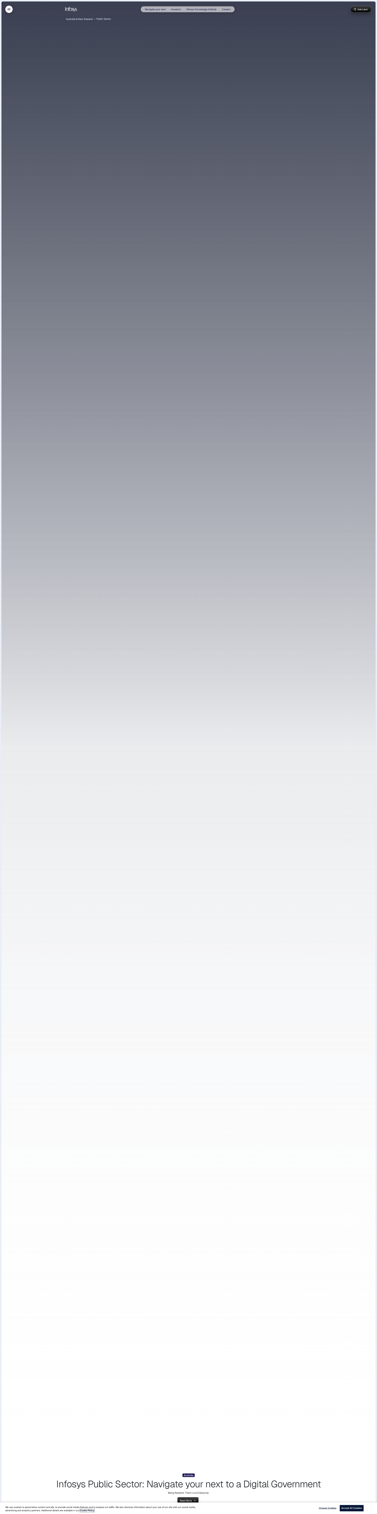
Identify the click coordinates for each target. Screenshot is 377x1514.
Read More (186, 1500)
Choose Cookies (327, 1508)
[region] (188, 1508)
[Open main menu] (9, 9)
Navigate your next (155, 9)
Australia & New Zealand (79, 19)
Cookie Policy (87, 1510)
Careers (226, 9)
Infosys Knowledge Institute (201, 9)
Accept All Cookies (351, 1508)
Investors (176, 9)
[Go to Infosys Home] (71, 9)
